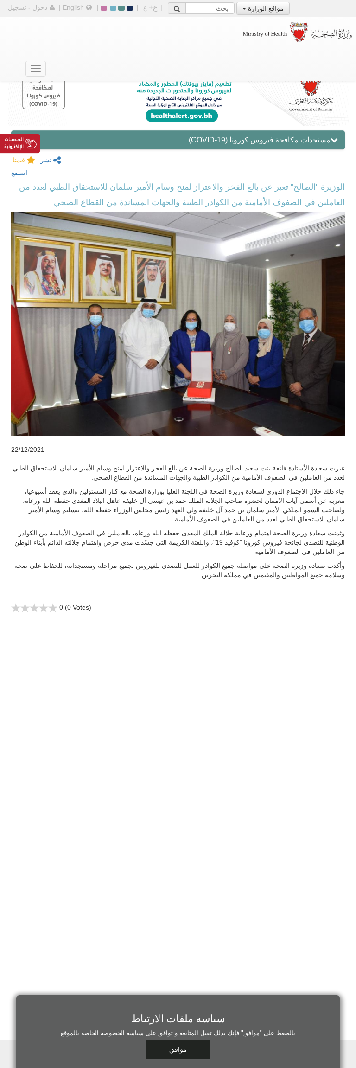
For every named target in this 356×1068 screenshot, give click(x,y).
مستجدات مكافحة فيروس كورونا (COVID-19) (260, 140)
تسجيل (17, 7)
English (73, 7)
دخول (39, 7)
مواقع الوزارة (265, 8)
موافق (178, 1049)
